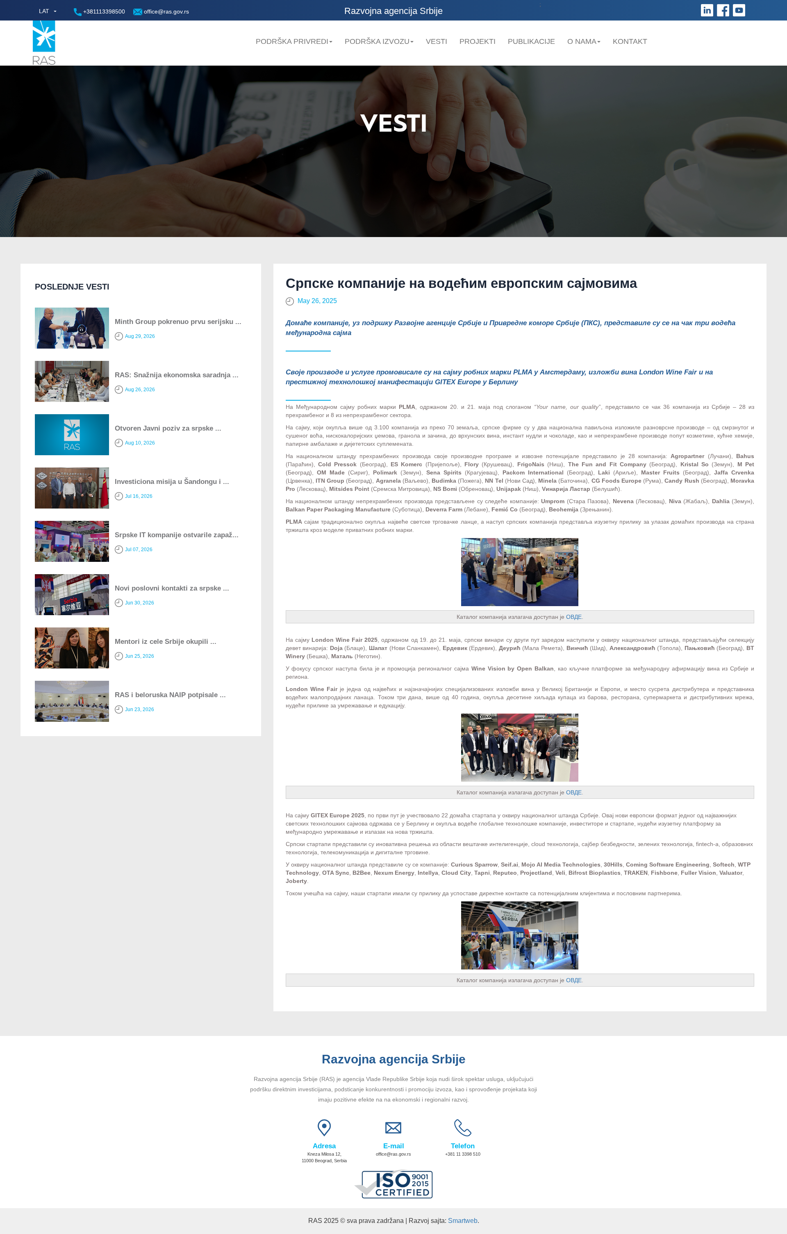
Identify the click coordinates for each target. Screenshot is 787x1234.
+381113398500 (103, 11)
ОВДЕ (574, 617)
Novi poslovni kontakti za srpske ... (172, 588)
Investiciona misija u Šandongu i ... (172, 482)
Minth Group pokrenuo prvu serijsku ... (178, 322)
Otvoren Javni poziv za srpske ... (168, 428)
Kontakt (630, 41)
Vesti (436, 41)
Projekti (477, 41)
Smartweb (463, 1220)
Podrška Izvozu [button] (377, 41)
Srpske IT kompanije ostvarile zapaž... (177, 535)
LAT (44, 11)
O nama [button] (581, 41)
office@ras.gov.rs (165, 11)
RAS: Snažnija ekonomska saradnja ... (177, 375)
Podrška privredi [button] (292, 41)
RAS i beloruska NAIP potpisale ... (170, 695)
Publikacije (531, 41)
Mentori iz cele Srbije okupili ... (165, 642)
